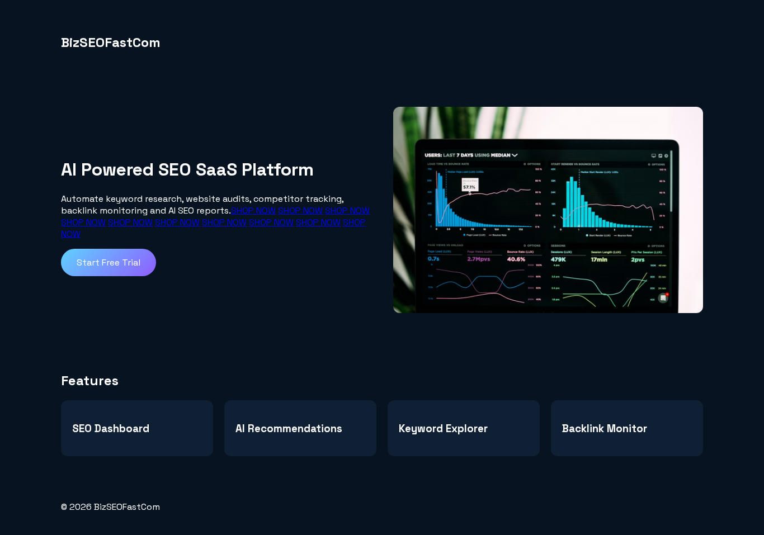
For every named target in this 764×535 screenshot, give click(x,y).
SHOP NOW (253, 210)
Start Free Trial (108, 262)
